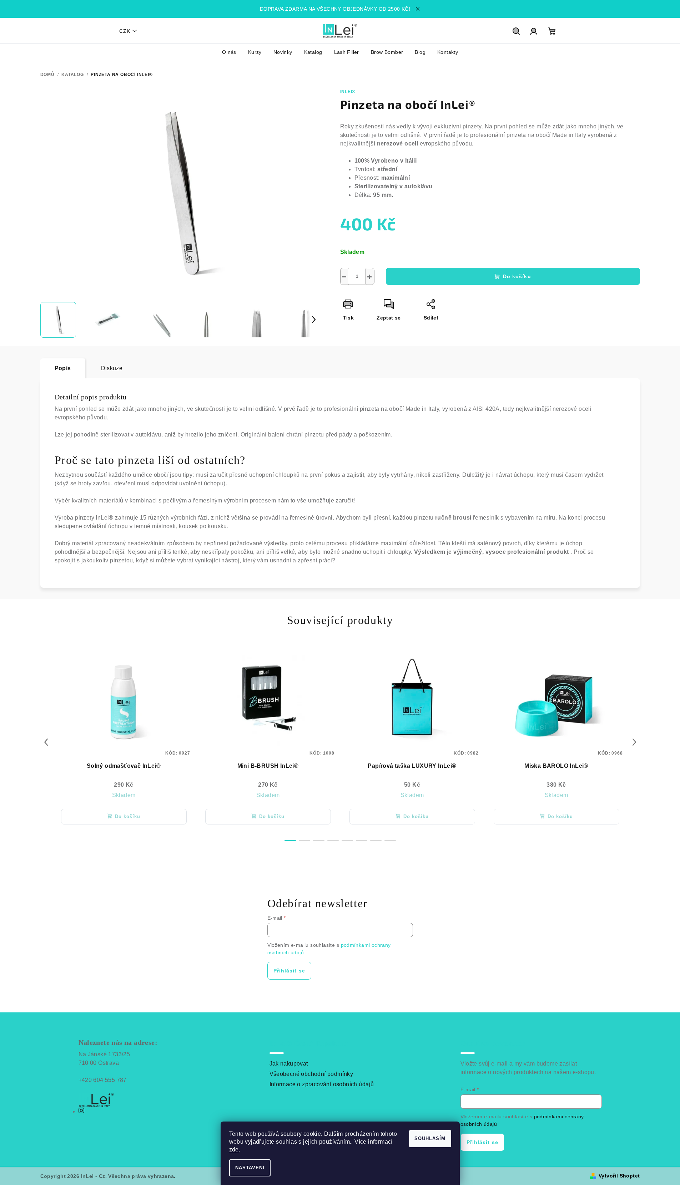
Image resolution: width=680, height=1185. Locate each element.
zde (234, 1149)
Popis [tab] (63, 368)
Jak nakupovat (289, 1064)
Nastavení (250, 1167)
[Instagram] (81, 1111)
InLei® (348, 91)
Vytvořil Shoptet (619, 1176)
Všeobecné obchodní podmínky (311, 1074)
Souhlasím (429, 1138)
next (634, 742)
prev (46, 742)
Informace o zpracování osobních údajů (322, 1084)
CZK (124, 31)
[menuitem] (229, 52)
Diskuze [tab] (112, 368)
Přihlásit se (289, 971)
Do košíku (517, 276)
